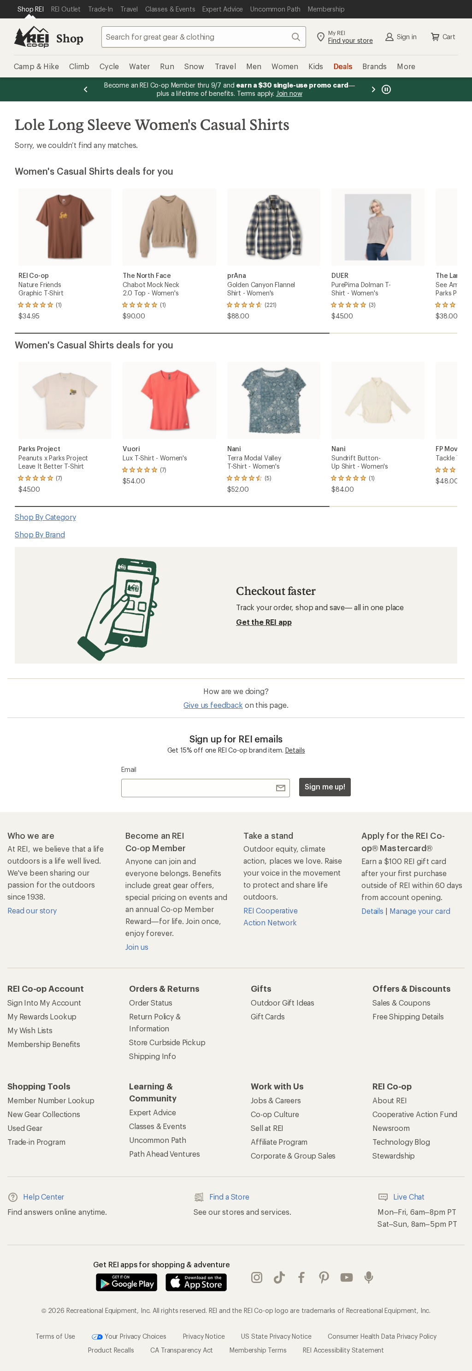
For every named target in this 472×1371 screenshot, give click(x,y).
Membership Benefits (43, 1044)
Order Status (150, 1002)
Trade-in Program (36, 1141)
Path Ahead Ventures (164, 1153)
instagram (257, 1278)
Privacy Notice (204, 1336)
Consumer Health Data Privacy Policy (382, 1336)
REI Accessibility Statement (343, 1350)
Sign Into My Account (44, 1002)
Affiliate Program (279, 1141)
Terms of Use (55, 1336)
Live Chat (409, 1196)
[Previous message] (85, 89)
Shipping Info (152, 1056)
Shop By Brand (40, 534)
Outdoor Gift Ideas (282, 1002)
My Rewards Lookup (42, 1016)
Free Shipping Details (408, 1016)
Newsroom (391, 1128)
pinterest (324, 1278)
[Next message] (373, 89)
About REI (389, 1100)
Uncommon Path (157, 1140)
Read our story (32, 910)
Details (295, 750)
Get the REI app (264, 622)
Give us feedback (212, 704)
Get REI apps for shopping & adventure (161, 1264)
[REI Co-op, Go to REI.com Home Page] (31, 37)
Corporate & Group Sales (293, 1155)
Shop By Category (45, 516)
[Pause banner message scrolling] (385, 89)
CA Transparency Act (181, 1350)
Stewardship (393, 1155)
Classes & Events (157, 1126)
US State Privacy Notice (276, 1336)
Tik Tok (279, 1278)
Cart (448, 37)
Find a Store (229, 1196)
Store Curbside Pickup (167, 1042)
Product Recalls (111, 1350)
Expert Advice (152, 1112)
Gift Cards (267, 1016)
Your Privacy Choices (134, 1336)
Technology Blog (401, 1141)
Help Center (43, 1196)
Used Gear (24, 1128)
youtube (346, 1278)
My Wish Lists (30, 1030)
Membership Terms (258, 1350)
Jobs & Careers (276, 1100)
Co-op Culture (275, 1114)
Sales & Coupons (401, 1002)
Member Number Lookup (50, 1100)
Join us (136, 946)
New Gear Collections (43, 1114)
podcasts (369, 1278)
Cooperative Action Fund (414, 1114)
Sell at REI (267, 1128)
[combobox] (203, 36)
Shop (69, 38)
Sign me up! (325, 786)
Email (128, 769)
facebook (301, 1278)
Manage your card (419, 910)
